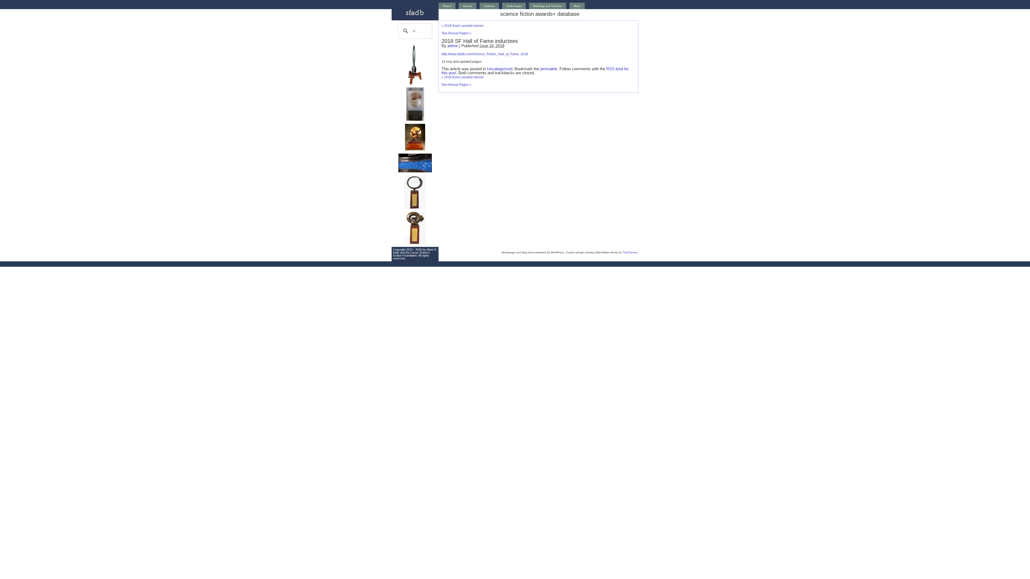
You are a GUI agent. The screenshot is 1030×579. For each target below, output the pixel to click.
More (577, 6)
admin (452, 45)
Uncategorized (499, 68)
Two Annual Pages (456, 33)
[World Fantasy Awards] (415, 149)
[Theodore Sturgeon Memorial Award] (415, 242)
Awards (467, 6)
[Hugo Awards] (415, 83)
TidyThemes (630, 252)
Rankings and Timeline (547, 6)
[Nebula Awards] (415, 119)
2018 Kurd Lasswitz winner (463, 26)
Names (447, 6)
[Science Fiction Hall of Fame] (415, 171)
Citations (489, 6)
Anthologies (513, 6)
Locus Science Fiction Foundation (411, 254)
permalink (548, 68)
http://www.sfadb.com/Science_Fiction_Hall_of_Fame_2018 (485, 54)
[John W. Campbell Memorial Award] (415, 207)
